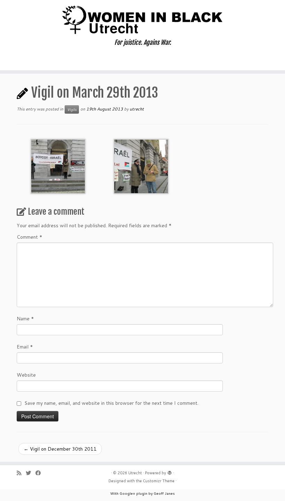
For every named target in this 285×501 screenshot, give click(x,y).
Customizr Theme (158, 481)
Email (25, 346)
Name (25, 318)
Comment (29, 236)
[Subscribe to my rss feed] (21, 473)
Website (26, 374)
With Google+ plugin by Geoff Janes (142, 493)
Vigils (71, 109)
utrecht (137, 109)
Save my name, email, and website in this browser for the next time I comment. (111, 403)
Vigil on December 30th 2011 (60, 448)
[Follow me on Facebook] (40, 473)
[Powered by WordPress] (169, 471)
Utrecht (135, 473)
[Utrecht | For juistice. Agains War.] (142, 19)
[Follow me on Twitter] (30, 473)
